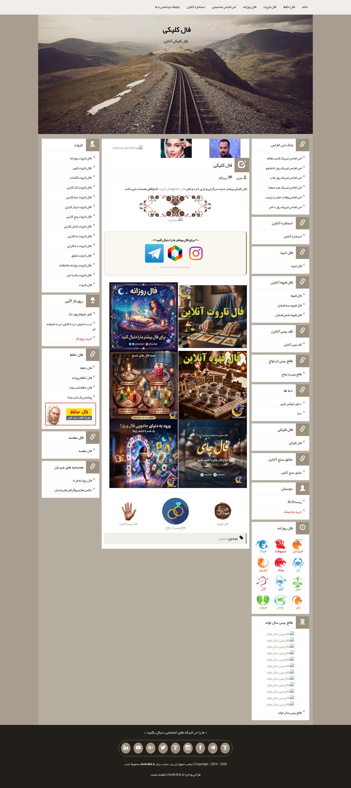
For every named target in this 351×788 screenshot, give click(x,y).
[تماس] (175, 748)
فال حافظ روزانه (82, 377)
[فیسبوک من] (200, 748)
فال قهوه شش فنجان (288, 314)
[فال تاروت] (212, 317)
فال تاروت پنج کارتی (79, 216)
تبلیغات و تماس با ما (167, 6)
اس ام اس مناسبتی (224, 6)
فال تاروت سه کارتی (79, 197)
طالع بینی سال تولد (290, 712)
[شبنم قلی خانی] (127, 148)
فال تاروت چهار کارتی (78, 206)
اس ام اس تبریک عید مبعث (285, 187)
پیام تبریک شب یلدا (79, 397)
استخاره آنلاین (196, 6)
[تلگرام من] (213, 748)
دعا (299, 413)
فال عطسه (85, 450)
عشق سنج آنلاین (291, 472)
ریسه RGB (295, 502)
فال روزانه (249, 6)
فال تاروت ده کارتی (79, 245)
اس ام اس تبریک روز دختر (285, 206)
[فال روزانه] (143, 317)
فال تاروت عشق (81, 255)
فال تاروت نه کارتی (80, 236)
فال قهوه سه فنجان (289, 305)
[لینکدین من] (126, 748)
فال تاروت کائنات (81, 177)
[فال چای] (212, 454)
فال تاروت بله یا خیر (79, 275)
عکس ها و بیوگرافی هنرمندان (73, 490)
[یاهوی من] (225, 748)
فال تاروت (269, 6)
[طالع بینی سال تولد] (280, 670)
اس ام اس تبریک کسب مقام (284, 158)
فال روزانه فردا (82, 480)
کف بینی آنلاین (293, 344)
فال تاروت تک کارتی (79, 187)
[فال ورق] (143, 454)
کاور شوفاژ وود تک (80, 314)
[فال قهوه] (212, 386)
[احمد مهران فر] (224, 149)
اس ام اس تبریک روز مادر (286, 177)
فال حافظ (289, 6)
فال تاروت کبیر (82, 167)
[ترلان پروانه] (176, 149)
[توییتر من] (163, 748)
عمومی (223, 538)
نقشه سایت (158, 774)
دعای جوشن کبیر (291, 403)
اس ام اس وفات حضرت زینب (284, 197)
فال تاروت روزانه (81, 158)
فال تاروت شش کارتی (78, 226)
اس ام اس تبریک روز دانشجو (284, 167)
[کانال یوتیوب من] (138, 748)
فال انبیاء (296, 266)
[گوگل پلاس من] (150, 748)
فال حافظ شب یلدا (80, 387)
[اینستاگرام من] (188, 748)
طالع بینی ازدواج (292, 374)
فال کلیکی (177, 29)
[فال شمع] (143, 386)
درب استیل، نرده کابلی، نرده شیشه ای (71, 326)
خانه (305, 6)
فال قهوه (296, 295)
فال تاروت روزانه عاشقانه (75, 265)
